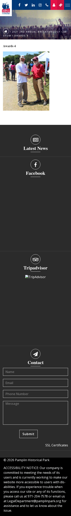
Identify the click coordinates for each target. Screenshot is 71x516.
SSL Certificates (56, 445)
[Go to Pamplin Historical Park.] (6, 31)
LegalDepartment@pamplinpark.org (34, 501)
